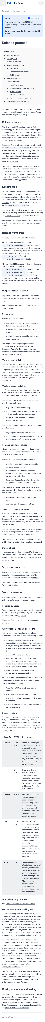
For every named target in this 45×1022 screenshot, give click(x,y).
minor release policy (15, 306)
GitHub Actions (8, 1002)
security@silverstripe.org (20, 613)
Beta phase (14, 68)
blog (18, 205)
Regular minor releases (15, 65)
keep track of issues (25, 220)
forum (26, 169)
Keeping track (12, 58)
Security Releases (21, 982)
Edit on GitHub (7, 1017)
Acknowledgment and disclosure (22, 88)
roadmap (18, 138)
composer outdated (12, 215)
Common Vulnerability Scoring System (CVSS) (19, 725)
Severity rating (15, 91)
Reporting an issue (17, 85)
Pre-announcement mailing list (21, 98)
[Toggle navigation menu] (3, 3)
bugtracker (22, 615)
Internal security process (19, 95)
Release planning (13, 55)
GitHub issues (7, 169)
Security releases (13, 82)
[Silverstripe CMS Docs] (15, 3)
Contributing (6, 11)
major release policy (34, 582)
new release (20, 673)
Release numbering (14, 62)
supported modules (9, 636)
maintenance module (28, 213)
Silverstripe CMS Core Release (30, 597)
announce (10, 673)
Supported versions (14, 78)
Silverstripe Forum (9, 349)
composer (14, 161)
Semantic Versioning (28, 238)
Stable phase (15, 75)
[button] (22, 514)
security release (12, 717)
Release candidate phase (19, 72)
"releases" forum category (12, 979)
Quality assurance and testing (18, 101)
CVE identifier (18, 655)
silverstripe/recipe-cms (17, 115)
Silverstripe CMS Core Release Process (20, 904)
